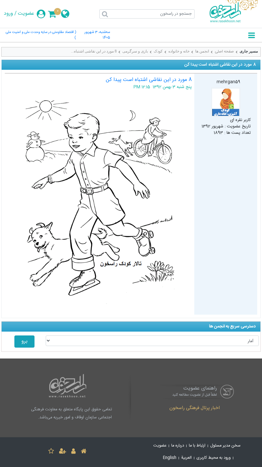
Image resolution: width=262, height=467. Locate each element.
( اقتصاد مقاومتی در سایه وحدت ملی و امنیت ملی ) (41, 35)
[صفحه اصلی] (83, 452)
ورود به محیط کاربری (213, 458)
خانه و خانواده (178, 51)
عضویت (26, 14)
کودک (158, 51)
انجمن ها (202, 51)
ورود (8, 14)
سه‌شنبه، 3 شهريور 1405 (97, 35)
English (169, 458)
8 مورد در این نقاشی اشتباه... (94, 51)
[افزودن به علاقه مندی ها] (51, 452)
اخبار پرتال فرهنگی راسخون (194, 408)
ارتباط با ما (197, 445)
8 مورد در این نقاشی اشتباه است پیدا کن (149, 80)
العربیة (186, 458)
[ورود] (73, 452)
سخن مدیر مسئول (225, 445)
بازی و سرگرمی (135, 51)
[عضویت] (63, 452)
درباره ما (177, 445)
